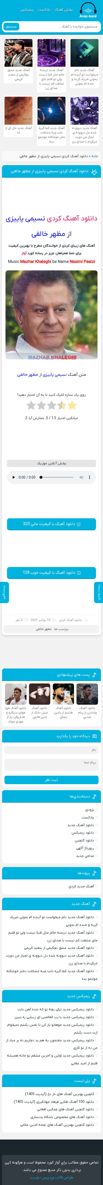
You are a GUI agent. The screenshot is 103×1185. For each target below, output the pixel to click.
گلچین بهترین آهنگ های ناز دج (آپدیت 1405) (59, 1094)
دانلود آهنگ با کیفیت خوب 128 (49, 572)
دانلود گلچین (84, 840)
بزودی (89, 809)
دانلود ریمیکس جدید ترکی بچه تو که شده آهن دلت (56, 1009)
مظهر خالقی (44, 629)
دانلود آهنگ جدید (81, 825)
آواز (24, 253)
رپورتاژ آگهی (85, 848)
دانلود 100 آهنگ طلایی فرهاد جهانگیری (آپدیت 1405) (54, 1102)
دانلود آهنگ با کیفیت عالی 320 (49, 524)
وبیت (34, 1177)
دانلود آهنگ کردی (72, 218)
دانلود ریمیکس (83, 832)
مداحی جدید (85, 856)
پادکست (44, 9)
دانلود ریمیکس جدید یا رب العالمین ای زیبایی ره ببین (54, 1017)
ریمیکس (27, 9)
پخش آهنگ (63, 9)
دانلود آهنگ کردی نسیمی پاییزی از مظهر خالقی (49, 171)
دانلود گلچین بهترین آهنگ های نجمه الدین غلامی (57, 1125)
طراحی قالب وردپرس (57, 1177)
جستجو (11, 26)
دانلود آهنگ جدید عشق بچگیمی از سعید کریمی (59, 948)
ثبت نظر (51, 779)
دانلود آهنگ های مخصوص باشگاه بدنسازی (62, 1117)
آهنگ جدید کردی (81, 886)
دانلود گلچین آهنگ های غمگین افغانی (65, 1109)
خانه (95, 156)
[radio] (72, 407)
